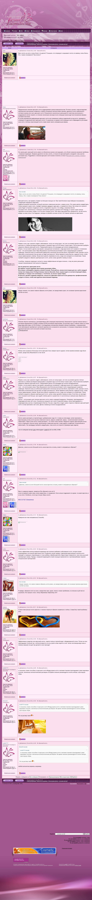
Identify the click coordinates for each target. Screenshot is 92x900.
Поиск (27, 31)
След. (21, 37)
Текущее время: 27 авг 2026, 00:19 (35, 43)
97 (12, 369)
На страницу (7, 37)
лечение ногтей (63, 44)
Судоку (15, 31)
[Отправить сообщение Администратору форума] (8, 1)
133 (13, 693)
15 (12, 722)
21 (12, 398)
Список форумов (31, 44)
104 (13, 599)
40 (12, 598)
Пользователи (36, 31)
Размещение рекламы (67, 848)
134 (13, 630)
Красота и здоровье (42, 44)
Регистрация (53, 31)
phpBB (65, 864)
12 (12, 721)
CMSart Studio (78, 865)
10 (18, 37)
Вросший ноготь (9, 35)
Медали (45, 31)
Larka (34, 429)
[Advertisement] (46, 92)
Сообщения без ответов (8, 40)
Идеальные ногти (53, 44)
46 (12, 500)
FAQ (21, 31)
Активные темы (19, 40)
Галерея (7, 31)
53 (12, 692)
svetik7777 (47, 429)
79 (12, 631)
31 (12, 368)
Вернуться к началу (9, 77)
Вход (61, 31)
